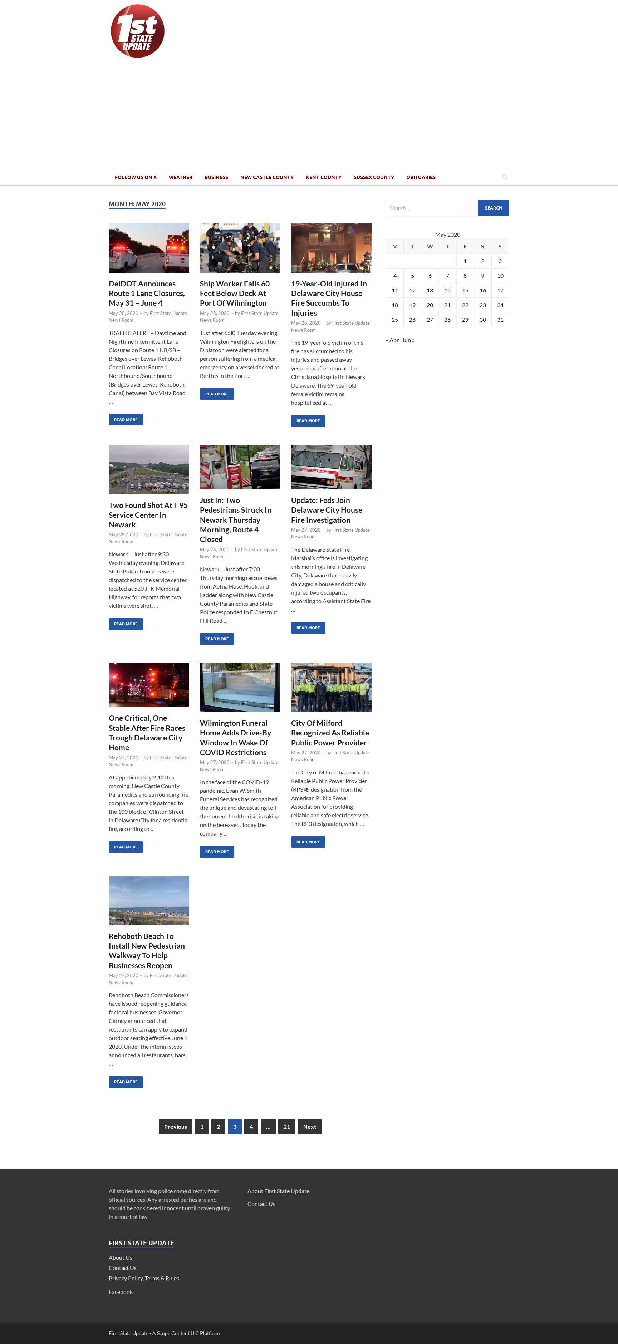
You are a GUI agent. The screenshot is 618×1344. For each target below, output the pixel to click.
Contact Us (123, 1267)
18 (395, 304)
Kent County (324, 177)
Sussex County (374, 177)
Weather (180, 177)
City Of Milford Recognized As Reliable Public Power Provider (330, 732)
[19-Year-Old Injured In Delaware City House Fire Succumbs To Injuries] (331, 251)
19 (412, 304)
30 (483, 319)
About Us (120, 1257)
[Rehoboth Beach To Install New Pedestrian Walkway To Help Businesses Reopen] (149, 903)
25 (395, 319)
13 (430, 290)
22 (465, 304)
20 (430, 304)
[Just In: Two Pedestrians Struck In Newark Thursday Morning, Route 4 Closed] (240, 470)
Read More (123, 418)
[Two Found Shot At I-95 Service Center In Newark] (149, 472)
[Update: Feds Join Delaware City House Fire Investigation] (331, 470)
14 (447, 290)
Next (309, 1126)
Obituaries (421, 177)
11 (395, 290)
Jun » (408, 339)
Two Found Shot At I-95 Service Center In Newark (148, 515)
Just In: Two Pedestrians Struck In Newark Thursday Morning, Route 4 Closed (235, 519)
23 (483, 304)
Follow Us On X (136, 177)
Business (216, 177)
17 (500, 290)
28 (447, 319)
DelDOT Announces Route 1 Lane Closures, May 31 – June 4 (147, 293)
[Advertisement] (309, 115)
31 (500, 319)
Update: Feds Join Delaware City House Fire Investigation (326, 510)
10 (500, 275)
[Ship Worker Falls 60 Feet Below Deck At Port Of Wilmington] (240, 251)
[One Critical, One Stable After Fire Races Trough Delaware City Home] (149, 688)
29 (465, 319)
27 (430, 319)
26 (412, 319)
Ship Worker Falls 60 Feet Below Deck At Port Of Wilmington (235, 293)
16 (483, 290)
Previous (175, 1126)
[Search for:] (447, 208)
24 (500, 304)
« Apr (392, 339)
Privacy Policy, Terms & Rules (144, 1278)
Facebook (121, 1291)
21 (287, 1126)
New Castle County (267, 177)
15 (465, 290)
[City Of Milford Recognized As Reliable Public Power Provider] (331, 690)
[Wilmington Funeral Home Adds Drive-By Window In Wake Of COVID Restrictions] (240, 690)
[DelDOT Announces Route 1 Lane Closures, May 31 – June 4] (149, 251)
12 (412, 290)
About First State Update (278, 1190)
